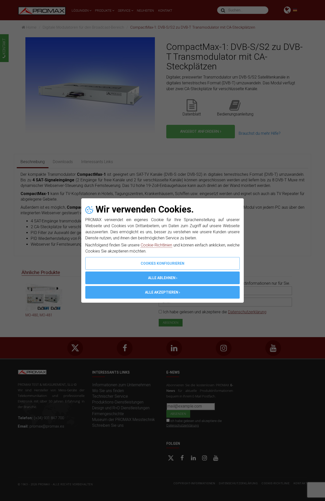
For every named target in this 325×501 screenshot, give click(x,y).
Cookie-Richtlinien (156, 245)
